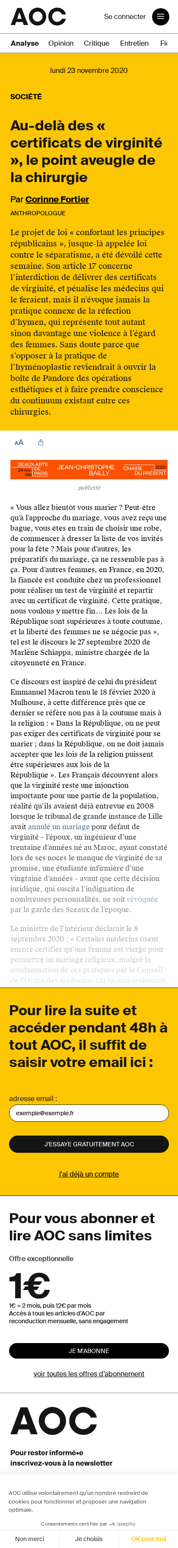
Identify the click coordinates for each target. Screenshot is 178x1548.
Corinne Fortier (57, 199)
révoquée (142, 899)
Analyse (25, 43)
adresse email (31, 1098)
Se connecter (125, 16)
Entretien (134, 43)
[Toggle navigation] (160, 16)
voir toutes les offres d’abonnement (89, 1373)
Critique (96, 43)
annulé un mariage (59, 826)
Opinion (60, 43)
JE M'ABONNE (89, 1351)
